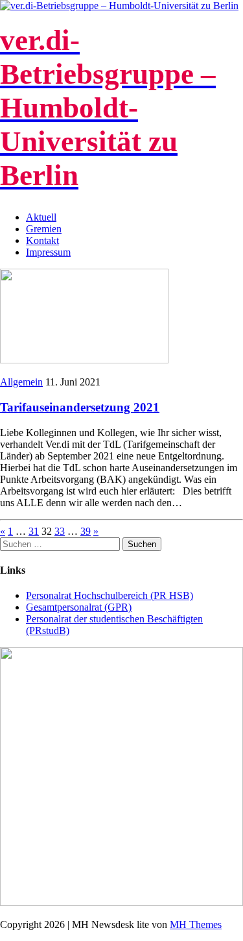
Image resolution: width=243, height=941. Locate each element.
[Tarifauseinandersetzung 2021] (84, 359)
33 (59, 531)
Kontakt (42, 240)
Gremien (44, 228)
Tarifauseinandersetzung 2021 (79, 407)
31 (34, 531)
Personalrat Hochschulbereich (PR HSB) (109, 595)
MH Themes (196, 924)
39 (85, 531)
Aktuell (41, 217)
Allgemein (21, 381)
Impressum (48, 252)
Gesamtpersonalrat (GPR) (79, 607)
